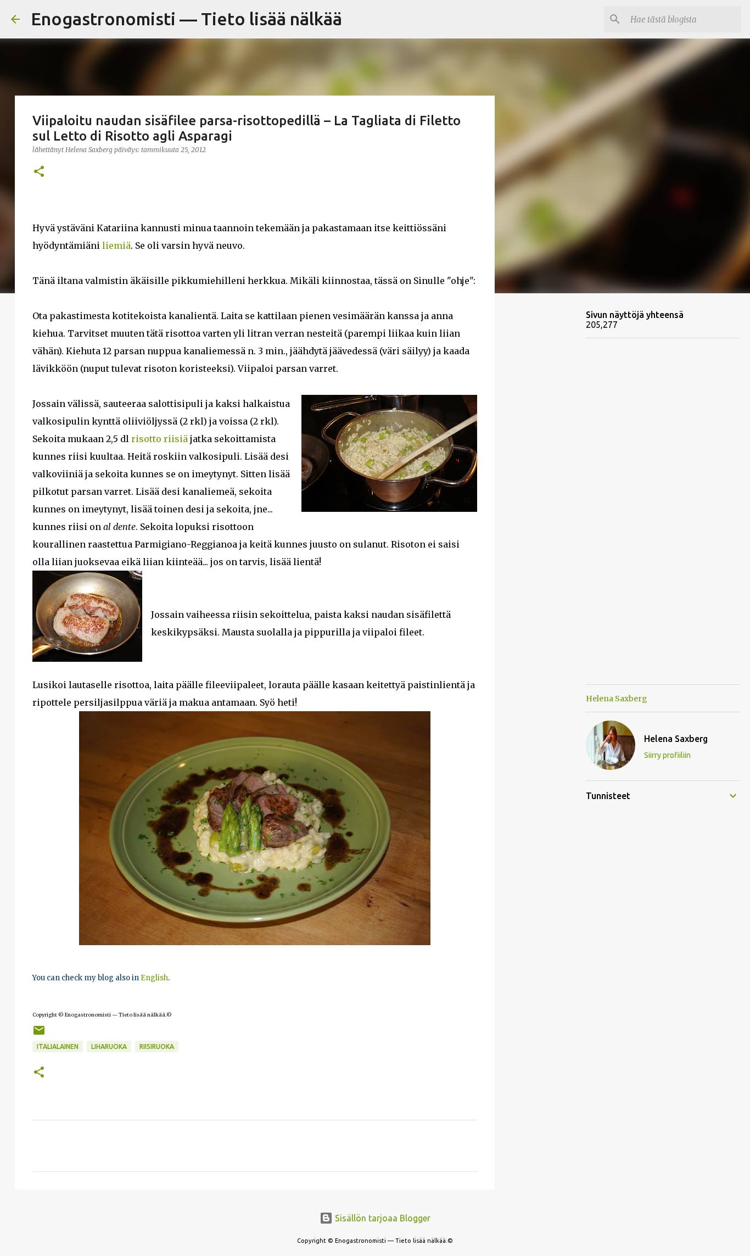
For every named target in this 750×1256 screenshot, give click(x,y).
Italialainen (58, 1046)
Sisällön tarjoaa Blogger (381, 1218)
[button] (39, 172)
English (155, 978)
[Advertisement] (551, 474)
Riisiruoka (156, 1046)
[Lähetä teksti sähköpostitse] (39, 1034)
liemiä (116, 245)
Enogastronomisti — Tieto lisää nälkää (186, 19)
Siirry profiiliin (667, 755)
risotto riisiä (159, 438)
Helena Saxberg (616, 699)
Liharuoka (109, 1046)
